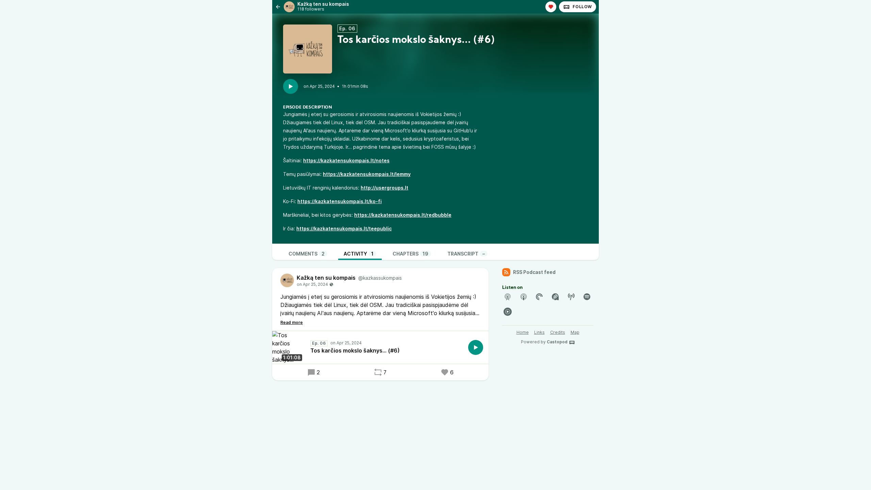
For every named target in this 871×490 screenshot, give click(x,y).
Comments (307, 254)
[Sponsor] (550, 6)
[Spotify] (586, 296)
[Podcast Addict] (555, 296)
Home (522, 332)
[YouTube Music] (507, 311)
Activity (359, 254)
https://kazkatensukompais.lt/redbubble (402, 215)
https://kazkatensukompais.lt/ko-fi (339, 201)
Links (539, 332)
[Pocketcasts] (539, 296)
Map (575, 332)
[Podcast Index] (571, 296)
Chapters (410, 254)
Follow (582, 6)
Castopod (557, 341)
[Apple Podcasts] (523, 296)
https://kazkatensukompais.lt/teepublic (344, 228)
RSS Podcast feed (534, 272)
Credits (557, 332)
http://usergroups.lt (384, 188)
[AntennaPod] (507, 296)
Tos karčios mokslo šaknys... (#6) (355, 350)
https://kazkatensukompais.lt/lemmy (367, 174)
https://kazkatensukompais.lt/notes (346, 160)
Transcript (466, 254)
